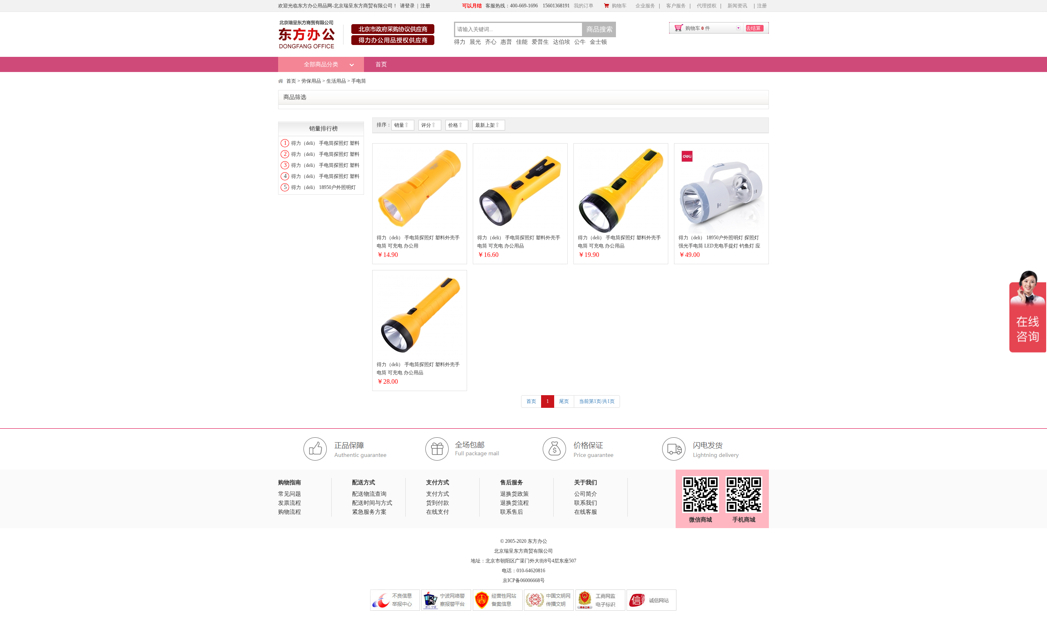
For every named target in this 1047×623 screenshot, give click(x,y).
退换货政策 (514, 494)
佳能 (522, 42)
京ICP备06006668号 (524, 580)
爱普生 (540, 42)
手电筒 (358, 81)
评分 (426, 125)
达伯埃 (561, 42)
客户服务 (676, 6)
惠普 (506, 42)
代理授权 (707, 6)
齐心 (491, 42)
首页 (381, 64)
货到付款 (437, 503)
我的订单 (583, 6)
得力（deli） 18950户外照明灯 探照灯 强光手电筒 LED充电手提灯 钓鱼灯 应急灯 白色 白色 (719, 242)
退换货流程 (514, 503)
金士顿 (598, 42)
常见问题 (289, 494)
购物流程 (289, 512)
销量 (399, 125)
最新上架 (485, 125)
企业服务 (645, 6)
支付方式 (437, 494)
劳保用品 (311, 81)
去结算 (753, 28)
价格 (453, 125)
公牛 (580, 42)
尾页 (564, 401)
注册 (425, 6)
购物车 (619, 6)
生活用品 (336, 81)
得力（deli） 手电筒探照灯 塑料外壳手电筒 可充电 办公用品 (518, 242)
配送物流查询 (369, 494)
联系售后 (511, 512)
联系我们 (585, 503)
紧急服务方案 (369, 512)
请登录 (407, 6)
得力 (459, 42)
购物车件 (697, 28)
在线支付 (437, 512)
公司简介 (585, 494)
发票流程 (289, 503)
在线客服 (585, 512)
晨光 (475, 42)
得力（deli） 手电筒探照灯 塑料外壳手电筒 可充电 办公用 (418, 242)
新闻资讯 (737, 6)
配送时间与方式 (372, 503)
